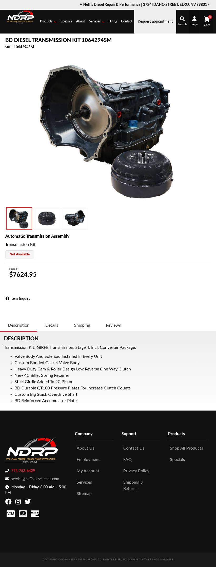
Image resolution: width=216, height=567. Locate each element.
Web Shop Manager (159, 559)
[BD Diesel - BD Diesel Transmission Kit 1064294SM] (108, 130)
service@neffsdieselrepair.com (35, 479)
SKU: (8, 47)
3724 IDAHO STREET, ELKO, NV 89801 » (176, 5)
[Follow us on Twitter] (28, 502)
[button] (48, 22)
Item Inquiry (20, 299)
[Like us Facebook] (9, 502)
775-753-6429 (23, 471)
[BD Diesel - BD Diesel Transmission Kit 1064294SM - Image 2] (47, 218)
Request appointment (155, 21)
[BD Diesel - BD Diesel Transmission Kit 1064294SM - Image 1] (19, 218)
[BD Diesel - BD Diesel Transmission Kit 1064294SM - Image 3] (75, 218)
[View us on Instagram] (18, 502)
